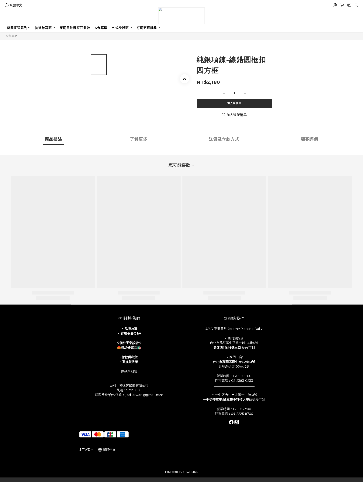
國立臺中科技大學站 (237, 399)
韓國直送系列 (17, 28)
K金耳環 (101, 28)
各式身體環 (120, 28)
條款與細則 (129, 371)
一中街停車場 (212, 399)
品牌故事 (131, 329)
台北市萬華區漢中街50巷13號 (234, 362)
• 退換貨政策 (129, 362)
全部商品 (11, 36)
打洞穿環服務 (147, 28)
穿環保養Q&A (131, 333)
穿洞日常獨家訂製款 (75, 28)
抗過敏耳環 (43, 28)
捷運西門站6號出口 (227, 347)
